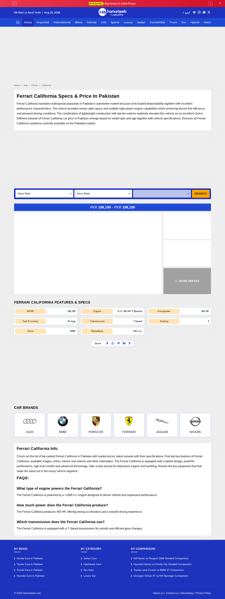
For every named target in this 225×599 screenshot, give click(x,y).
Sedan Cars (90, 558)
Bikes (78, 22)
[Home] (18, 22)
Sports (115, 22)
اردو (187, 12)
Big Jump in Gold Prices (114, 3)
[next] (210, 3)
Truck (173, 22)
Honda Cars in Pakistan (30, 558)
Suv (183, 22)
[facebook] (194, 12)
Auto (26, 85)
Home (17, 85)
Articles (92, 22)
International (62, 22)
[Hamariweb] (112, 12)
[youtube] (204, 12)
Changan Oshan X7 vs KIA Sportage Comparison (161, 575)
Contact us (172, 593)
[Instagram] (199, 12)
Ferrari (35, 85)
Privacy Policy (203, 593)
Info (103, 22)
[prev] (14, 3)
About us (158, 593)
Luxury (128, 22)
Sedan (141, 22)
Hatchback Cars (92, 564)
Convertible (157, 22)
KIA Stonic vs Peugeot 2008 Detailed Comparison (161, 558)
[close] (220, 3)
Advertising (187, 593)
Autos (28, 22)
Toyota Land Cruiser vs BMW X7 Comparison (159, 570)
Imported (42, 22)
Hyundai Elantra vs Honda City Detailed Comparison (163, 564)
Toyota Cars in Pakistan (30, 564)
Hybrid (195, 22)
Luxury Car (89, 575)
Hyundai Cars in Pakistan (31, 575)
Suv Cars (88, 570)
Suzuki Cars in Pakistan (30, 570)
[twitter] (209, 12)
